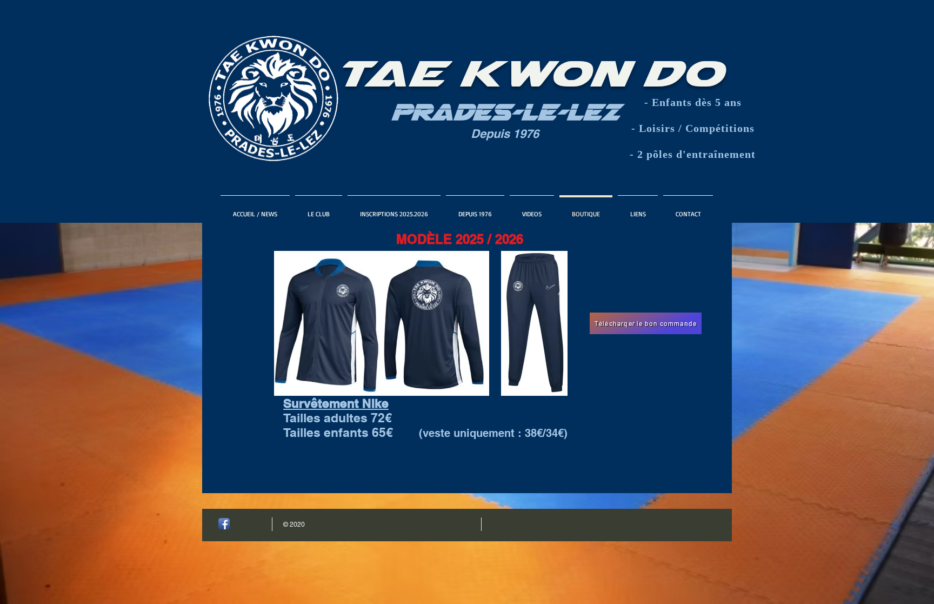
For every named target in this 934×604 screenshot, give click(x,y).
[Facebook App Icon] (224, 523)
